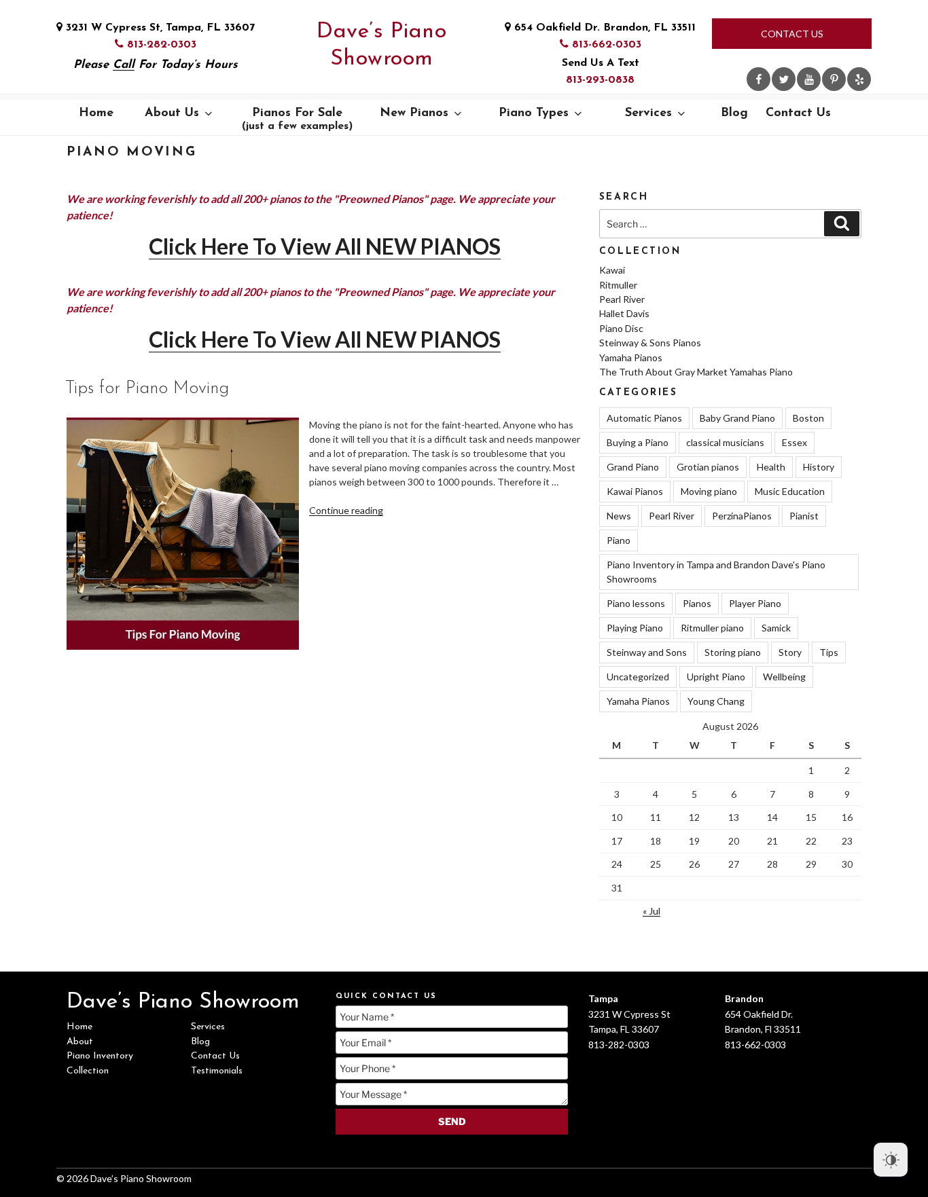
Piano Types (534, 113)
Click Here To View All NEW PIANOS (325, 246)
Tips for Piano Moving (147, 389)
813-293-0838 (600, 80)
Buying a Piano (637, 442)
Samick (776, 627)
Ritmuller (618, 285)
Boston (808, 418)
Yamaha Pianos (630, 357)
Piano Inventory (100, 1056)
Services (648, 113)
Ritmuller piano (712, 627)
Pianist (804, 515)
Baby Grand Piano (737, 418)
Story (790, 652)
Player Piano (755, 603)
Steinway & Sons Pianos (650, 342)
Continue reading (346, 510)
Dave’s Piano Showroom (381, 45)
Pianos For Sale (297, 119)
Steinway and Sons (647, 652)
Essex (794, 442)
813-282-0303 (160, 44)
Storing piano (732, 652)
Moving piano (709, 491)
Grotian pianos (708, 467)
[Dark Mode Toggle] (891, 1160)
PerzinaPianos (742, 515)
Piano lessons (636, 603)
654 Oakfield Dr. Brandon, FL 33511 (603, 27)
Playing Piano (635, 627)
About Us (172, 113)
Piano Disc (621, 328)
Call (124, 65)
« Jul (651, 911)
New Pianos (414, 113)
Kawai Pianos (635, 491)
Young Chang (716, 701)
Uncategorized (638, 676)
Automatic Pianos (644, 418)
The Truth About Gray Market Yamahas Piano (696, 371)
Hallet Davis (624, 313)
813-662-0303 (605, 44)
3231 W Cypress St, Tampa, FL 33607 (159, 27)
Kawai (612, 270)
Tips (828, 652)
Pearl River (622, 299)
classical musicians (725, 442)
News (619, 515)
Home (96, 113)
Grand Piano (633, 467)
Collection (88, 1071)
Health (771, 467)
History (818, 467)
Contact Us (792, 33)
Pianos (697, 603)
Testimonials (217, 1071)
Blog (734, 113)
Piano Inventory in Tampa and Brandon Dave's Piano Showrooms (716, 572)
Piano (618, 540)
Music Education (790, 491)
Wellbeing (784, 676)
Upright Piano (716, 676)
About (80, 1042)
